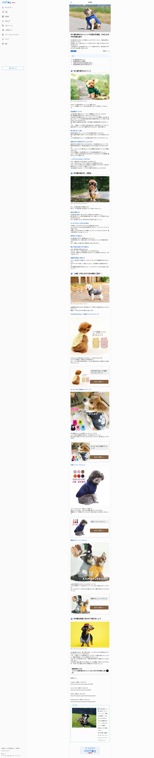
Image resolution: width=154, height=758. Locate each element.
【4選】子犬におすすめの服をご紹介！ (83, 63)
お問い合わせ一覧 (10, 755)
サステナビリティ (18, 755)
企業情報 (3, 748)
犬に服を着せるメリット (79, 59)
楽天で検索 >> (99, 382)
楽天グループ (3, 753)
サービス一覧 (3, 755)
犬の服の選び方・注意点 (79, 61)
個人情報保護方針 (10, 748)
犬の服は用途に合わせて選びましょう (82, 64)
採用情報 (17, 748)
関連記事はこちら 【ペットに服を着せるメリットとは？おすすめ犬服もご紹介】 (88, 671)
